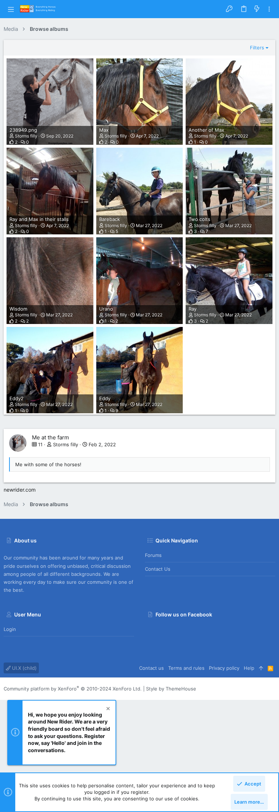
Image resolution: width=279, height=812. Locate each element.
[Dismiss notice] (107, 709)
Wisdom (18, 309)
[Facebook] (272, 688)
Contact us (157, 569)
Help (249, 668)
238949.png (23, 130)
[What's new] (257, 9)
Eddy (104, 398)
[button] (11, 9)
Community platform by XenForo (73, 689)
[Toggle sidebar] (269, 9)
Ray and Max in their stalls (39, 219)
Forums (153, 555)
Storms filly (26, 136)
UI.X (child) (24, 668)
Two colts (199, 219)
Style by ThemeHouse (171, 689)
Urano (106, 309)
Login (10, 629)
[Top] (261, 668)
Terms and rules (186, 668)
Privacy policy (224, 668)
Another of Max (206, 130)
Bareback (109, 219)
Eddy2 (16, 398)
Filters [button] (257, 47)
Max (104, 130)
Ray (193, 309)
